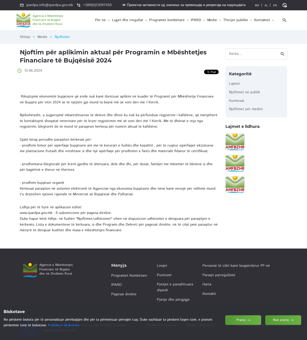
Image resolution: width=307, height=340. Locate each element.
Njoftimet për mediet (246, 109)
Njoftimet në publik (244, 92)
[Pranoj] (243, 331)
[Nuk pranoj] (283, 331)
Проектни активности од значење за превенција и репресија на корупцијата (183, 5)
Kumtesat (236, 100)
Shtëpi (25, 37)
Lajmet (234, 83)
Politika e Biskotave (64, 325)
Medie (42, 37)
